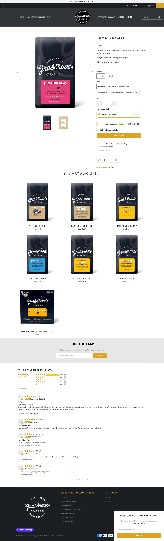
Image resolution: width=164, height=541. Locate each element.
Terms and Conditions (67, 521)
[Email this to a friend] (116, 160)
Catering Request (66, 505)
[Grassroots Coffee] (83, 17)
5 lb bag (110, 76)
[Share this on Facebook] (104, 160)
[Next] (92, 72)
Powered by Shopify (57, 536)
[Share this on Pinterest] (110, 160)
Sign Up (139, 535)
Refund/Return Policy (67, 517)
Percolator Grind (132, 92)
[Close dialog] (162, 513)
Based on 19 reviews (24, 377)
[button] (23, 17)
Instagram (108, 501)
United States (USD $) (133, 6)
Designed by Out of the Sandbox (41, 536)
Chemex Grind (102, 92)
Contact (4, 5)
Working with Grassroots (68, 513)
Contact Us (64, 497)
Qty (98, 99)
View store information (105, 150)
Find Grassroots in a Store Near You (71, 509)
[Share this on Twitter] (99, 160)
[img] (30, 396)
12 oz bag (101, 76)
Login (152, 5)
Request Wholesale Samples (69, 501)
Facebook (108, 497)
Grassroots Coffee (26, 536)
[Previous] (18, 72)
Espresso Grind (124, 86)
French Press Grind (116, 92)
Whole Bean (102, 86)
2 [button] (79, 479)
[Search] (159, 17)
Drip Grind (112, 86)
